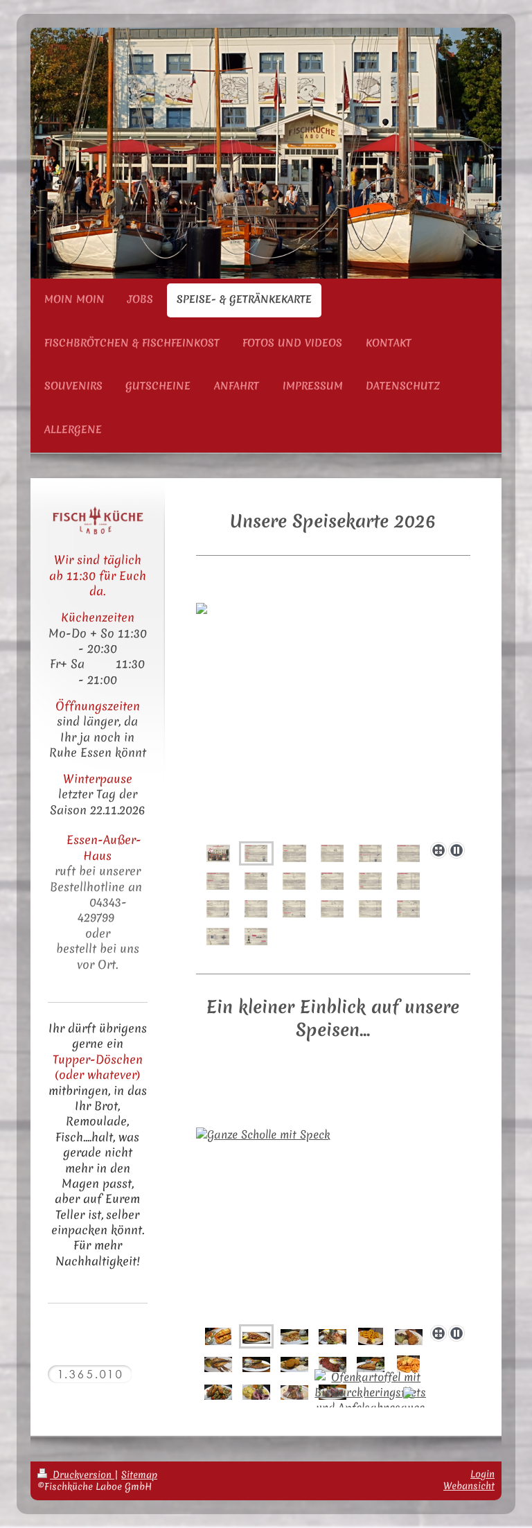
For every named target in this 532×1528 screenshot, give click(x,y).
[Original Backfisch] (409, 1336)
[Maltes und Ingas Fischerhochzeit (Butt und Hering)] (256, 1364)
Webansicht (469, 1485)
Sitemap (139, 1474)
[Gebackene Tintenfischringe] (370, 1336)
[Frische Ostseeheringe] (218, 1364)
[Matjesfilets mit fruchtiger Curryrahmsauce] (256, 1392)
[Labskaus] (332, 1364)
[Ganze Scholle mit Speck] (333, 1223)
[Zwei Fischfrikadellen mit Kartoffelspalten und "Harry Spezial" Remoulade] (294, 1364)
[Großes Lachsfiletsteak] (370, 1364)
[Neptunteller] (218, 1336)
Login (482, 1474)
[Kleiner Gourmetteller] (332, 1336)
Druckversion (82, 1474)
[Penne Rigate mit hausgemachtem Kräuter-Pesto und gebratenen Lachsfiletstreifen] (218, 1392)
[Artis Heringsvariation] (294, 1392)
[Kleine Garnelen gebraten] (294, 1336)
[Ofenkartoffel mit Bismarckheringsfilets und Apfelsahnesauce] (370, 1392)
